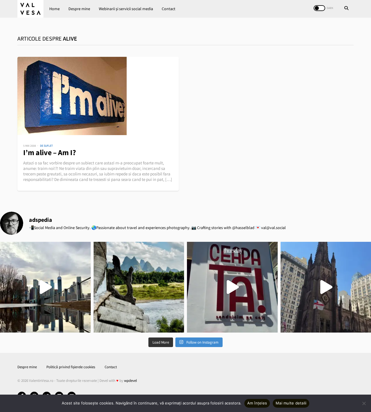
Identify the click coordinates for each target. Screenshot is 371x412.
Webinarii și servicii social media (126, 8)
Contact (168, 8)
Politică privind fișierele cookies (70, 366)
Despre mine (79, 8)
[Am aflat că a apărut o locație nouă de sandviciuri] (232, 287)
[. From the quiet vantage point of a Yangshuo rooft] (139, 287)
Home (54, 8)
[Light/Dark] (319, 8)
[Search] (346, 8)
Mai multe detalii (291, 403)
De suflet (46, 146)
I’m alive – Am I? (49, 152)
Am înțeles (257, 403)
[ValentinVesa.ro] (30, 9)
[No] (364, 403)
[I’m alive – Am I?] (98, 96)
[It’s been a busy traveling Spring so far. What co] (45, 287)
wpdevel (130, 380)
